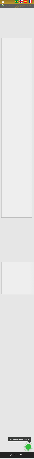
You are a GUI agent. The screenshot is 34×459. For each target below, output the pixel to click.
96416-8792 (16, 455)
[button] (4, 1)
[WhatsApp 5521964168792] (28, 447)
